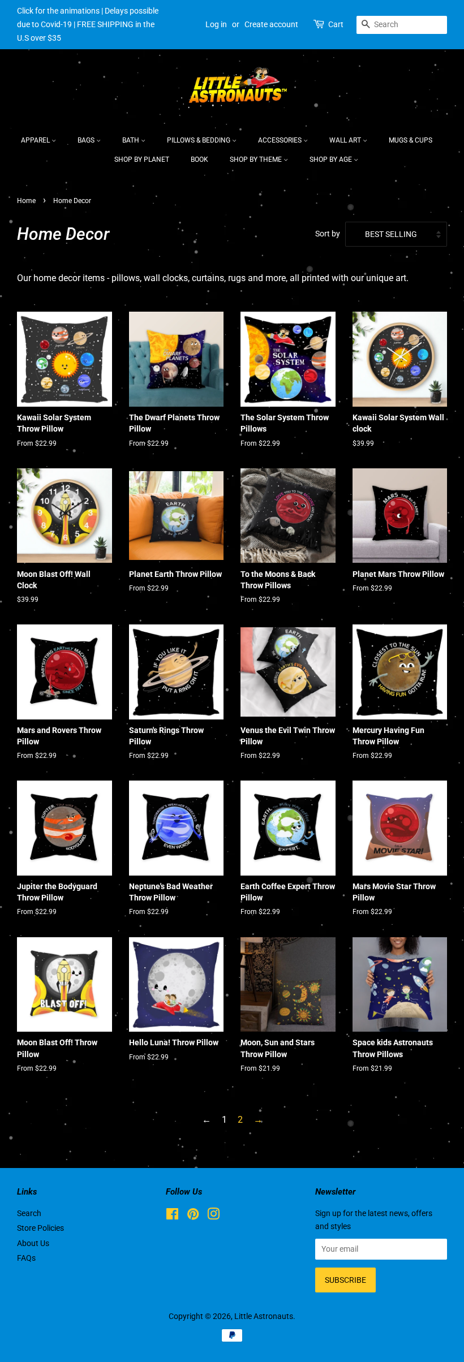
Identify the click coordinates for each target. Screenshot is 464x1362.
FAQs (26, 1257)
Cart (335, 24)
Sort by (327, 234)
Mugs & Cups (410, 140)
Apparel (36, 140)
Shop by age (332, 159)
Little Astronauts (263, 1316)
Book (199, 159)
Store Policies (40, 1227)
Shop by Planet (141, 159)
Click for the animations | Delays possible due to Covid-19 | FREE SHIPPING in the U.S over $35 (87, 24)
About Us (33, 1243)
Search (29, 1213)
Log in (216, 24)
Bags (87, 140)
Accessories (280, 140)
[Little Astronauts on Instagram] (213, 1216)
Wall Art (346, 140)
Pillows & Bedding (199, 140)
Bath (131, 140)
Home (26, 201)
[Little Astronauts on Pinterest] (193, 1216)
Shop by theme (256, 159)
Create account (271, 24)
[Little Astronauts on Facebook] (172, 1216)
